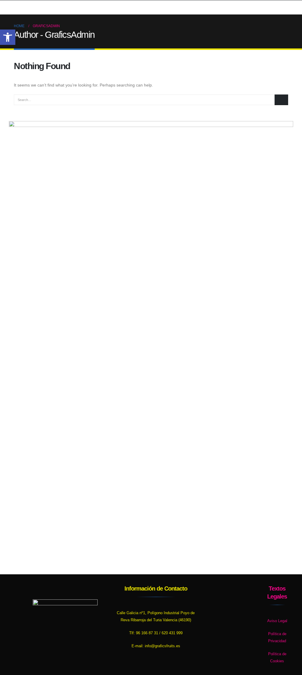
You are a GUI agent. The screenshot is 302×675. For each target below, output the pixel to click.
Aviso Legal (277, 621)
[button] (7, 37)
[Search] (281, 99)
